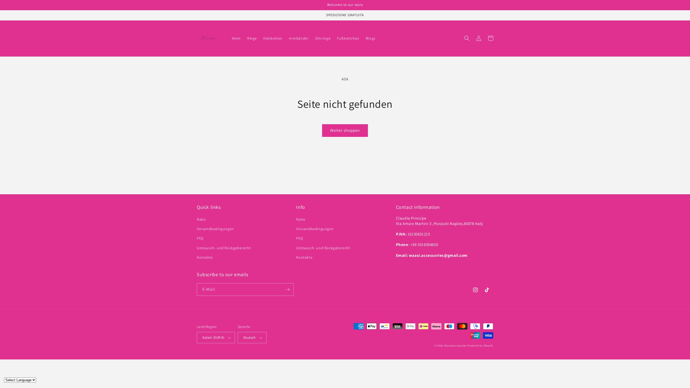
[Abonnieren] (288, 289)
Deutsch (249, 337)
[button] (467, 38)
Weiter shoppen (345, 130)
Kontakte (205, 257)
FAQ (200, 238)
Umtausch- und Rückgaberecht (224, 247)
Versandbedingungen (215, 228)
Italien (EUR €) (213, 337)
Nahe (201, 219)
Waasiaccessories (455, 345)
